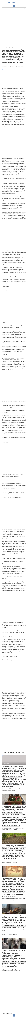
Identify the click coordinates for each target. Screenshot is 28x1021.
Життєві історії (19, 66)
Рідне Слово (12, 2)
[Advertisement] (14, 29)
